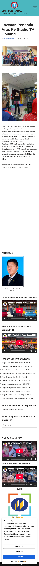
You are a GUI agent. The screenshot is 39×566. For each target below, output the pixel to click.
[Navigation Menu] (35, 8)
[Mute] (31, 319)
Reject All (19, 552)
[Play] (4, 319)
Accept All (19, 557)
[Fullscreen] (35, 319)
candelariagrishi (9, 38)
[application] (19, 310)
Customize (19, 546)
